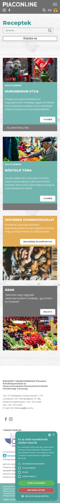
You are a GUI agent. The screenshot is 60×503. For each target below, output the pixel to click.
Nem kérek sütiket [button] (36, 490)
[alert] (36, 465)
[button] (36, 496)
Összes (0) (30, 38)
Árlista (47, 312)
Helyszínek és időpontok (37, 241)
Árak (9, 290)
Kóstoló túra (18, 170)
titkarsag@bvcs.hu (23, 408)
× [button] (53, 435)
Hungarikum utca (22, 91)
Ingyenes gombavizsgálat (30, 220)
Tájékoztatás (9, 499)
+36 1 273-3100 (33, 402)
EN (50, 10)
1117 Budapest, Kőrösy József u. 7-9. (25, 395)
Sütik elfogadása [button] (36, 483)
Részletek (22, 458)
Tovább (47, 119)
